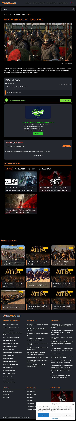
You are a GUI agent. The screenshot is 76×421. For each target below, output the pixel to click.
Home (5, 14)
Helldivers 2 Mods (8, 358)
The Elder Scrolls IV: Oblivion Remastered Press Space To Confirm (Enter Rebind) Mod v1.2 (62, 325)
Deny (55, 415)
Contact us (6, 394)
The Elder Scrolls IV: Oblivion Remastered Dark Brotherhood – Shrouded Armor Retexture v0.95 (62, 332)
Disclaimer (6, 397)
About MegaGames (8, 391)
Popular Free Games (32, 409)
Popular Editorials (31, 406)
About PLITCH (38, 133)
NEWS (9, 169)
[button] (73, 404)
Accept (43, 415)
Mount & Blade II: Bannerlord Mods (12, 352)
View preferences (68, 415)
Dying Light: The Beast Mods (10, 324)
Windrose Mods (7, 376)
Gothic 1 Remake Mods (9, 382)
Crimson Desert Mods (9, 370)
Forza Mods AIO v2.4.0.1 (57, 353)
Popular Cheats (31, 400)
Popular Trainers (31, 394)
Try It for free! (65, 100)
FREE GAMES (46, 169)
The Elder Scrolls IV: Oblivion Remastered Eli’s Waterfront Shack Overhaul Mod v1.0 (62, 343)
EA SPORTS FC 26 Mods (9, 340)
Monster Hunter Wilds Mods (10, 361)
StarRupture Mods (8, 367)
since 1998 (66, 146)
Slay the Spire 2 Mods (9, 373)
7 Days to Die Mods (8, 330)
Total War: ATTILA (21, 14)
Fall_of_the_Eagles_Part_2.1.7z (14, 92)
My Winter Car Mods (8, 355)
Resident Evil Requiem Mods (10, 364)
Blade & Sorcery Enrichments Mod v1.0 (37, 357)
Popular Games (31, 391)
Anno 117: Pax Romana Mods (10, 343)
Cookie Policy (55, 418)
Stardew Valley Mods (8, 349)
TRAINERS (21, 169)
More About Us (38, 155)
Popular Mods (30, 397)
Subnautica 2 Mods (8, 379)
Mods (29, 14)
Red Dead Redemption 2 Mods (11, 337)
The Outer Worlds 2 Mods (10, 346)
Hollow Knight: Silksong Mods (11, 327)
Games (11, 14)
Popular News (30, 403)
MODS (33, 169)
